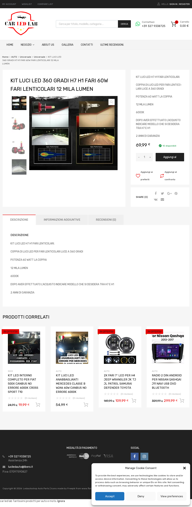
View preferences (171, 496)
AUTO (14, 57)
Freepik (71, 488)
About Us (48, 44)
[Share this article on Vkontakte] (155, 199)
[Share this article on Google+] (168, 193)
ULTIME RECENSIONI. (112, 44)
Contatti (87, 44)
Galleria (67, 44)
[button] (184, 468)
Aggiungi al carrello (169, 158)
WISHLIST (27, 4)
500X (10, 371)
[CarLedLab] (21, 34)
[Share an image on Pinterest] (175, 193)
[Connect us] (135, 456)
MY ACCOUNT (9, 4)
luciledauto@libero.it (20, 466)
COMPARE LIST (45, 4)
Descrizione (19, 219)
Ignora (61, 501)
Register (184, 4)
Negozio (26, 44)
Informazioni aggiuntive (62, 219)
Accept (110, 496)
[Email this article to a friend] (162, 199)
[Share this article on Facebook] (155, 193)
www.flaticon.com (91, 488)
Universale (25, 57)
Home (10, 44)
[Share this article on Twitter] (162, 193)
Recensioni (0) (106, 219)
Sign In (173, 4)
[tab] (19, 220)
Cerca (124, 24)
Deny (140, 496)
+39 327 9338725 (151, 26)
